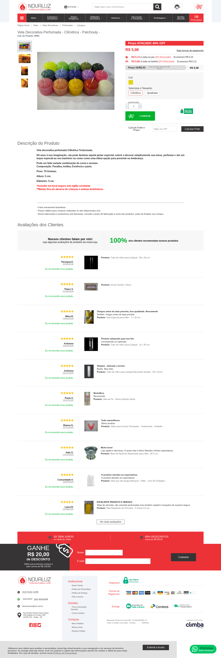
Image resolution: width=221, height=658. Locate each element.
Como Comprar (78, 613)
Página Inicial (23, 25)
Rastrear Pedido (78, 631)
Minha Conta (77, 627)
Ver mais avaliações (110, 522)
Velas (36, 25)
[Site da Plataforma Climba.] (195, 623)
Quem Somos (77, 585)
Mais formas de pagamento (190, 50)
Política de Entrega (79, 593)
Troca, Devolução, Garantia (79, 608)
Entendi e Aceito (155, 647)
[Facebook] (31, 625)
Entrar (72, 7)
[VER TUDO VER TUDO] (21, 18)
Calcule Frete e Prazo (136, 129)
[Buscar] (157, 6)
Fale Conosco (77, 597)
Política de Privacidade (65, 653)
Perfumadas (68, 25)
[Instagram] (35, 625)
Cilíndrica (81, 25)
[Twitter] (39, 625)
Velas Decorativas (50, 25)
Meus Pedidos (78, 623)
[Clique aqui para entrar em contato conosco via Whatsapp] (203, 649)
